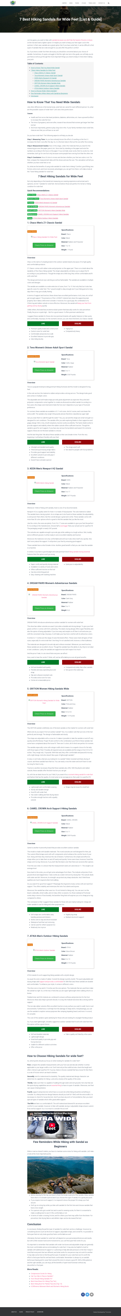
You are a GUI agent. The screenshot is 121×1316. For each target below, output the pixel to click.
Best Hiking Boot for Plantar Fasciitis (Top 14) (46, 1284)
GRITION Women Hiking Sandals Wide (47, 83)
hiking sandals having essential (79, 552)
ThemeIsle (108, 1312)
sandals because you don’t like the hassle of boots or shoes (72, 40)
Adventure (40, 1312)
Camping (64, 3)
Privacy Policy (30, 1312)
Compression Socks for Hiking (41, 1273)
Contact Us (101, 3)
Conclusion (34, 96)
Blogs (21, 1312)
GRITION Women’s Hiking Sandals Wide (51, 210)
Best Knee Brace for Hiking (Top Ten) (43, 1281)
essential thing (56, 1085)
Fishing (77, 3)
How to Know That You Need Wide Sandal (45, 68)
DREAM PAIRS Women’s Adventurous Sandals (50, 81)
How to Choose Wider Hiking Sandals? (44, 91)
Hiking (71, 3)
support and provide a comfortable (51, 982)
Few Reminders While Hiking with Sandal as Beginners (49, 93)
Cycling (84, 3)
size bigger (64, 526)
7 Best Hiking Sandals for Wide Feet (43, 70)
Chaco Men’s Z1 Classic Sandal (45, 73)
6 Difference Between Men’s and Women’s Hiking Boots (50, 1286)
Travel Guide (92, 3)
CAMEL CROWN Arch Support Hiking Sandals (49, 86)
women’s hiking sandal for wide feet (81, 774)
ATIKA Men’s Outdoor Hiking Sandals (46, 88)
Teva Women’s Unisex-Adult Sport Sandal (48, 75)
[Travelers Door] (13, 3)
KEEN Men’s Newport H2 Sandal (45, 78)
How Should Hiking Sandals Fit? (41, 1279)
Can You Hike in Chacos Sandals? (42, 1276)
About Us (14, 1312)
